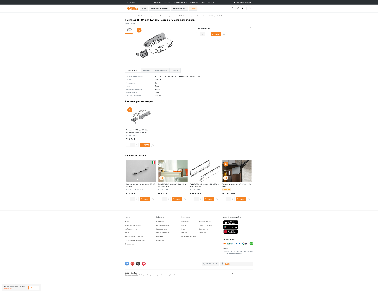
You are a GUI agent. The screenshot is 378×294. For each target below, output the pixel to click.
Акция (193, 8)
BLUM (144, 8)
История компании (162, 225)
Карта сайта (160, 240)
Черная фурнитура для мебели (135, 240)
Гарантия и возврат (205, 225)
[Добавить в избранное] (224, 34)
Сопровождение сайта (131, 275)
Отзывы (184, 233)
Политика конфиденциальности (242, 274)
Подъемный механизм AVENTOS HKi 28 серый (236, 185)
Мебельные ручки (179, 8)
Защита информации (163, 233)
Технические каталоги (197, 2)
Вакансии (159, 236)
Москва (227, 263)
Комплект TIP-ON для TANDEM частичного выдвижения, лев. (137, 131)
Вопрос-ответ (203, 229)
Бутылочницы (129, 244)
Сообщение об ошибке (188, 236)
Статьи (183, 225)
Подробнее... (8, 288)
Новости (184, 229)
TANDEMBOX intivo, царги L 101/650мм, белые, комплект (204, 185)
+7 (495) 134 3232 (212, 263)
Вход (237, 2)
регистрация (246, 2)
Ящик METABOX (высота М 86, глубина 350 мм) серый (172, 185)
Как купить (167, 2)
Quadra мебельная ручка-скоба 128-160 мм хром (140, 185)
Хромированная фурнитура (134, 236)
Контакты (211, 2)
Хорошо (34, 288)
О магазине (157, 2)
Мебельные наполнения (159, 8)
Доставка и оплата (180, 2)
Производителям (161, 229)
